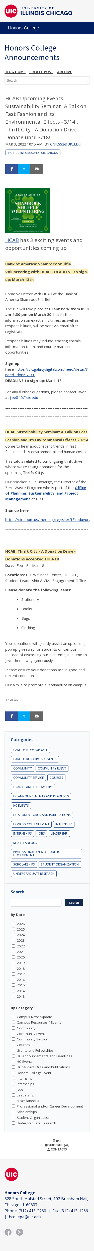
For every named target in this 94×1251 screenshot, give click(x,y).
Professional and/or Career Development (36, 853)
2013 (21, 996)
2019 (21, 962)
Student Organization (60, 864)
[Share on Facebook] (11, 169)
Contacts (58, 1149)
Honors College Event (31, 824)
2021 (21, 951)
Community (22, 768)
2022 (21, 946)
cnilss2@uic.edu (65, 144)
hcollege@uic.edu (25, 1217)
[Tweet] (24, 169)
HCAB (12, 240)
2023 (21, 940)
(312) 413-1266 (74, 1211)
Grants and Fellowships (33, 787)
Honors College (23, 27)
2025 (21, 929)
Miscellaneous (25, 843)
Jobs (41, 833)
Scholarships (24, 864)
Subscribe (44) (58, 1145)
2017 (21, 974)
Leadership (59, 833)
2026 (21, 924)
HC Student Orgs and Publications (33, 153)
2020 (21, 957)
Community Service (28, 778)
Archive (64, 71)
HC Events (21, 805)
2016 (21, 979)
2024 (21, 935)
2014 (21, 991)
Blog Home (15, 71)
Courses (56, 778)
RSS (58, 1141)
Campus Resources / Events (35, 759)
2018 (21, 968)
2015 (21, 985)
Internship (63, 824)
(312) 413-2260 (32, 1211)
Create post (41, 71)
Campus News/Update (30, 750)
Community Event (52, 768)
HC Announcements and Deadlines (41, 796)
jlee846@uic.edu (24, 397)
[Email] (36, 169)
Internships (22, 833)
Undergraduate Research (33, 874)
